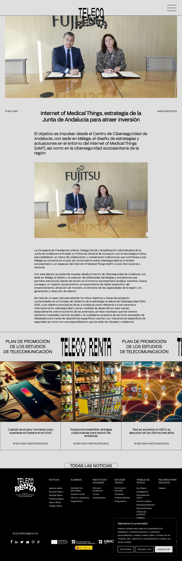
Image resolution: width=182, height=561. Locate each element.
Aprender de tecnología (76, 489)
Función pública (143, 501)
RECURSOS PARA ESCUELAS (168, 481)
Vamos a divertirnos (80, 497)
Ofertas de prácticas (141, 512)
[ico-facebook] (11, 542)
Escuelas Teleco (56, 491)
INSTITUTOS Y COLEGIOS (100, 481)
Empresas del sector (142, 496)
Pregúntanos (77, 501)
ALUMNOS (76, 479)
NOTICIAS (54, 479)
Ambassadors (99, 497)
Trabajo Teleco (55, 506)
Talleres (162, 488)
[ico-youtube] (27, 542)
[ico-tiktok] (38, 542)
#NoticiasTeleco (167, 111)
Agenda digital (55, 488)
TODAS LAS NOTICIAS (91, 465)
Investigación (142, 491)
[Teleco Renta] (25, 487)
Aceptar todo (164, 549)
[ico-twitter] (21, 542)
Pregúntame (120, 501)
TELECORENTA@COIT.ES (25, 533)
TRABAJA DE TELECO (142, 481)
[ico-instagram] (33, 542)
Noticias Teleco (56, 495)
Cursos (96, 494)
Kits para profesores (98, 489)
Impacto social (78, 494)
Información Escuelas (120, 489)
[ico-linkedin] (16, 542)
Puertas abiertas (122, 497)
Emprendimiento (144, 508)
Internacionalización (145, 505)
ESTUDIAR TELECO (120, 481)
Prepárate (119, 494)
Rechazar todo (144, 549)
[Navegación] (171, 8)
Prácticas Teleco (56, 499)
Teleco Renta (55, 502)
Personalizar (126, 549)
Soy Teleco (141, 488)
